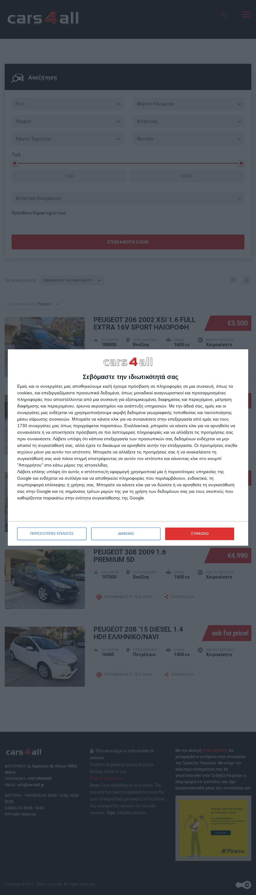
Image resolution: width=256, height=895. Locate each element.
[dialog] (128, 447)
